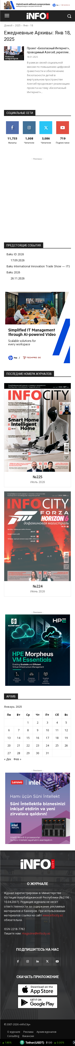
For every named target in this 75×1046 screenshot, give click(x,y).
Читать (29, 122)
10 (47, 730)
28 (18, 753)
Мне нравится (12, 124)
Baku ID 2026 (15, 254)
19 (66, 738)
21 (18, 745)
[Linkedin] (37, 961)
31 (47, 753)
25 (57, 745)
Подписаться (63, 122)
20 (9, 745)
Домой (8, 25)
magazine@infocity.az (36, 933)
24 (47, 745)
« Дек (7, 759)
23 (37, 745)
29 (28, 753)
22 (28, 745)
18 (31, 25)
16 (37, 738)
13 (9, 738)
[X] (47, 961)
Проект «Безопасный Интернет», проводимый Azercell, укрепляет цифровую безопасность (48, 52)
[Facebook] (18, 961)
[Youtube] (57, 961)
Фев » (17, 759)
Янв (25, 25)
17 (47, 738)
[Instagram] (28, 961)
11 (57, 730)
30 (37, 753)
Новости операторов (11, 57)
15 (28, 738)
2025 (18, 25)
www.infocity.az (53, 915)
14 (18, 738)
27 (9, 753)
